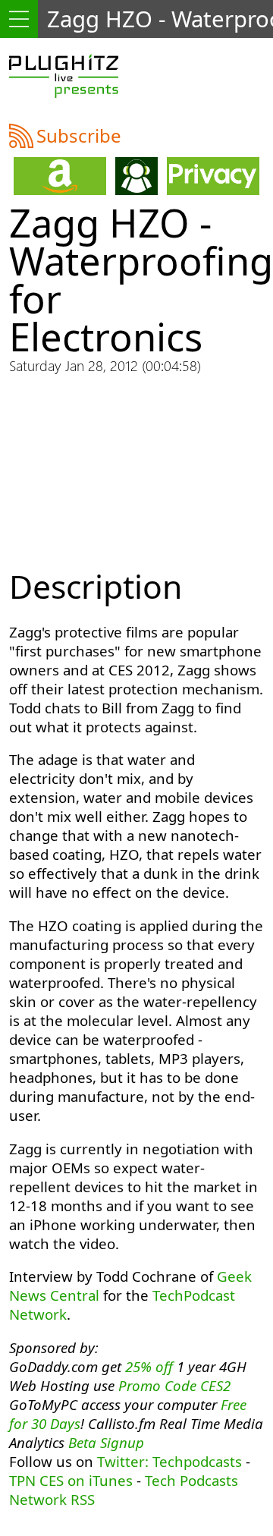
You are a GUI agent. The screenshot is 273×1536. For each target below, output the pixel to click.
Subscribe (78, 135)
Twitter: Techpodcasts (169, 1461)
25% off (149, 1366)
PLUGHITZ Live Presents (63, 76)
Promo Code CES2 (174, 1385)
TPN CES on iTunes (71, 1480)
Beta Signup (106, 1442)
